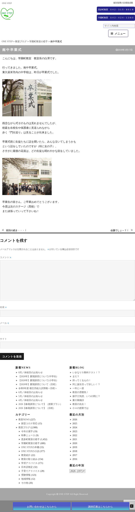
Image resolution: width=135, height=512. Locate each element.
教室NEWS (24, 419)
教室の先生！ (79, 404)
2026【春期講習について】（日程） (36, 408)
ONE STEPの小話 (30, 451)
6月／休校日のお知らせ (30, 392)
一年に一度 (78, 388)
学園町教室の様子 (30, 443)
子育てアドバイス (30, 471)
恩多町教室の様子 (30, 439)
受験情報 (25, 475)
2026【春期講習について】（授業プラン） (40, 404)
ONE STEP (64, 494)
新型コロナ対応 (29, 423)
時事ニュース (28, 435)
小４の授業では (80, 408)
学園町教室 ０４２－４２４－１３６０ (116, 18)
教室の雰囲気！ (80, 392)
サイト (3, 338)
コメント (5, 257)
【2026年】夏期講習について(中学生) (37, 376)
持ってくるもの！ (81, 380)
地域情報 (25, 479)
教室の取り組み (29, 459)
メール (4, 323)
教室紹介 (25, 455)
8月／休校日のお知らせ (30, 372)
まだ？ (75, 376)
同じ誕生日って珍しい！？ (86, 384)
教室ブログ (24, 427)
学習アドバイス (29, 463)
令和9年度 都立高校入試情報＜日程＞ (37, 388)
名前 (3, 307)
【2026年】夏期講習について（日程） (38, 384)
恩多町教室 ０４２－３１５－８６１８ (116, 9)
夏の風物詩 (78, 400)
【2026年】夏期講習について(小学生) (37, 380)
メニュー (120, 33)
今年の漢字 (27, 431)
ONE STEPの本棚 (30, 447)
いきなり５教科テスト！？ (86, 372)
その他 (24, 483)
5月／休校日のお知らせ (30, 396)
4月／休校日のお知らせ (30, 400)
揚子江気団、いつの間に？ (86, 396)
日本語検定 (27, 467)
